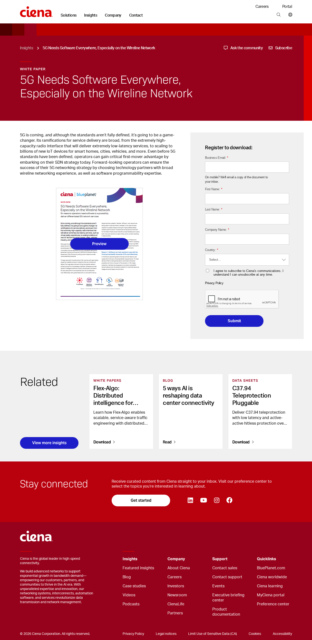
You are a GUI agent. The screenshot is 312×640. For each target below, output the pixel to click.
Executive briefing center (228, 597)
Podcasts (131, 604)
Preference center (273, 604)
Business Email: (216, 158)
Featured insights (138, 568)
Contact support (227, 577)
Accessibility (282, 634)
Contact (136, 15)
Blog (127, 577)
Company (113, 15)
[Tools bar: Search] (278, 15)
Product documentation (226, 611)
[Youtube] (203, 500)
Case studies (134, 586)
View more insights (49, 442)
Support (219, 559)
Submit (234, 321)
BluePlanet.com (271, 568)
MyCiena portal (270, 595)
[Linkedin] (190, 500)
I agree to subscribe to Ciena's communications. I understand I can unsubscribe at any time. (248, 273)
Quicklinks (266, 559)
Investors (175, 586)
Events (218, 586)
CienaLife (175, 604)
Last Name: (213, 209)
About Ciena (178, 568)
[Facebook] (229, 500)
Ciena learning (270, 586)
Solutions (68, 15)
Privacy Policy (214, 283)
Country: (211, 250)
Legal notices (166, 634)
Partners (175, 613)
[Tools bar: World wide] (289, 15)
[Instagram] (216, 500)
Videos (129, 595)
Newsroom (177, 595)
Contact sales (224, 568)
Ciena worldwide (272, 577)
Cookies (255, 634)
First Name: (213, 189)
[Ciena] (36, 10)
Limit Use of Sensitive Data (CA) (212, 634)
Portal (287, 7)
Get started (141, 500)
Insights (90, 15)
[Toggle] (156, 559)
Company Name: (217, 229)
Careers (262, 7)
